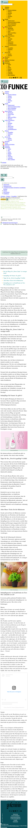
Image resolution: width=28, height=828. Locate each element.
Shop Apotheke (11, 75)
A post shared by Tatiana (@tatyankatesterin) (14, 707)
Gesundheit (10, 48)
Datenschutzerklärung (15, 817)
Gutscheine (7, 63)
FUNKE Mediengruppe (13, 825)
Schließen (6, 2)
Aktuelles (7, 7)
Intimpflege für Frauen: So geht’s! (12, 275)
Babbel (9, 70)
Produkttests (6, 193)
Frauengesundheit (11, 800)
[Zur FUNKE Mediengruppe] (14, 89)
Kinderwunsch (11, 20)
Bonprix (9, 69)
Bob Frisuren (6, 192)
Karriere (9, 54)
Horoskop (7, 57)
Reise (9, 17)
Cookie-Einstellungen (15, 818)
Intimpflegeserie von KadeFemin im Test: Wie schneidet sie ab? (14, 283)
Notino (9, 67)
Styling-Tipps (11, 29)
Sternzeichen (6, 184)
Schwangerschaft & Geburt (14, 22)
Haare (9, 31)
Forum (6, 58)
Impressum (15, 814)
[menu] (2, 179)
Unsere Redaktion (15, 815)
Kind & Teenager (12, 25)
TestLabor (7, 61)
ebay (9, 66)
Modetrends (10, 28)
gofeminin (3, 196)
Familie (6, 19)
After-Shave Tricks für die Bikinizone (13, 280)
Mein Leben (10, 42)
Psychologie (10, 43)
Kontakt (15, 820)
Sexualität (10, 39)
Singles (9, 40)
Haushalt (10, 13)
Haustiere (10, 16)
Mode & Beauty (8, 26)
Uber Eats (10, 72)
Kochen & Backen (12, 10)
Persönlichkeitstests (12, 45)
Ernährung (10, 49)
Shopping (10, 34)
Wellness (7, 46)
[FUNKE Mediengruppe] (4, 824)
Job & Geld (7, 52)
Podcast (5, 190)
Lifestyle (7, 8)
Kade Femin (10, 219)
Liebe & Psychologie (9, 36)
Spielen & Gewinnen (9, 60)
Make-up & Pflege (12, 32)
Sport (9, 51)
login (1, 171)
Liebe (9, 37)
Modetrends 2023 (7, 186)
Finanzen (10, 55)
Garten (9, 14)
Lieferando (10, 73)
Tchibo (9, 64)
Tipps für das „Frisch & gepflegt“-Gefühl (14, 278)
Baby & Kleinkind (12, 23)
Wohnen (10, 11)
